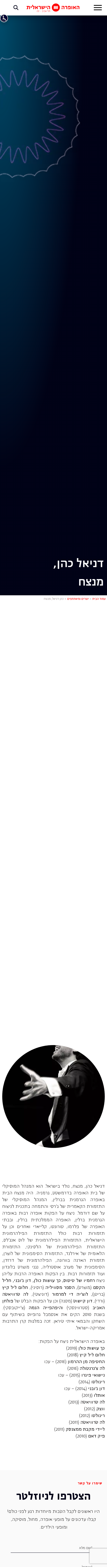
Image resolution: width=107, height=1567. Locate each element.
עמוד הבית (99, 599)
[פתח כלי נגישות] (4, 18)
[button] (98, 8)
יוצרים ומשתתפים (78, 599)
